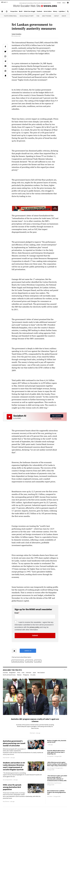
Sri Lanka (37, 661)
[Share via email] (5, 66)
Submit (35, 635)
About (63, 2)
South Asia (29, 661)
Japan (34, 672)
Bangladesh (12, 672)
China (18, 672)
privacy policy (34, 627)
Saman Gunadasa (16, 34)
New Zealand (41, 672)
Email (16, 613)
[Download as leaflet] (5, 70)
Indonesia (28, 672)
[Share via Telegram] (5, 61)
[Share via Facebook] (5, 46)
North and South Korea (9, 675)
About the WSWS (46, 16)
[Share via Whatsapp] (5, 56)
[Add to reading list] (5, 75)
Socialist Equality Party (27, 16)
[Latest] (6, 12)
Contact (59, 2)
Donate (64, 16)
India (23, 672)
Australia (5, 672)
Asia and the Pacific (18, 661)
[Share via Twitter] (5, 51)
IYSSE (38, 16)
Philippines (26, 675)
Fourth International (10, 16)
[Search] (68, 12)
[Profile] (68, 3)
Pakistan (19, 675)
